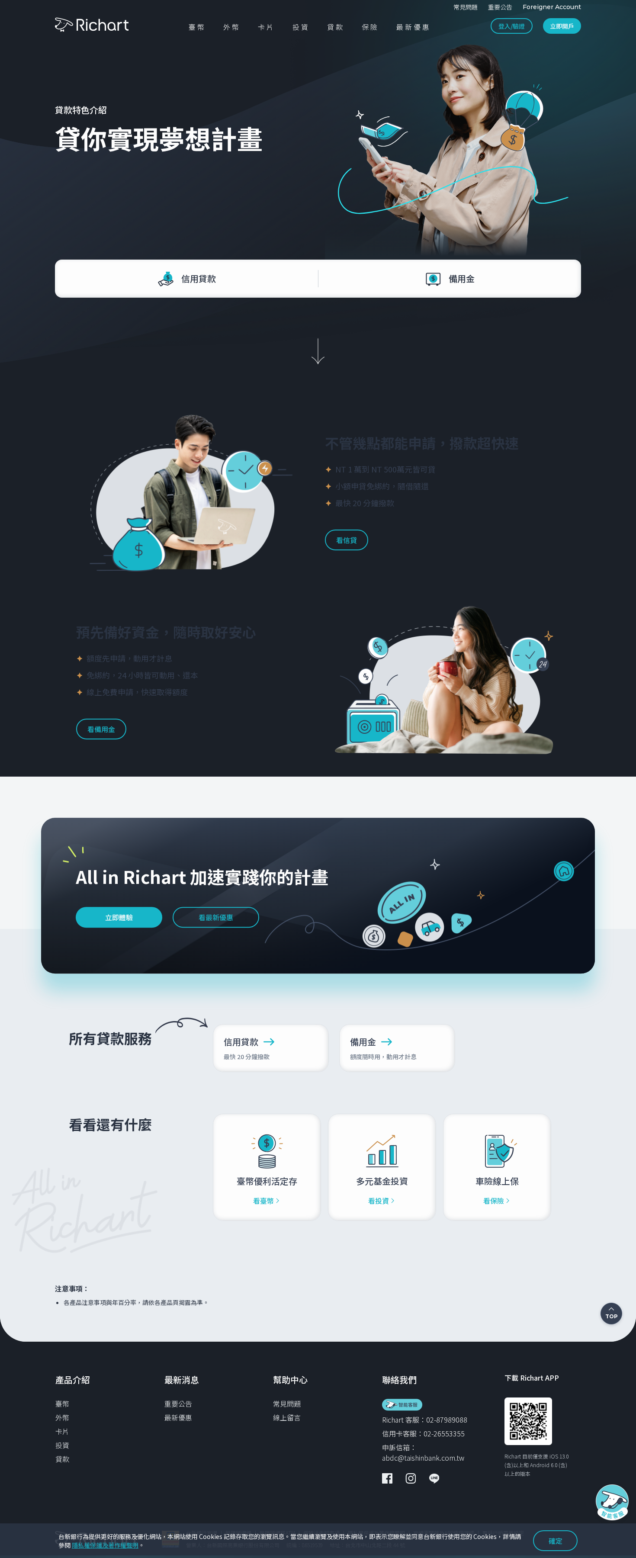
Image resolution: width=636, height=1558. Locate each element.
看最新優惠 (216, 917)
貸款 (62, 1459)
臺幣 (62, 1403)
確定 (555, 1541)
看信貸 (346, 540)
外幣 (62, 1417)
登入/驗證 (511, 26)
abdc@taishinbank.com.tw (423, 1457)
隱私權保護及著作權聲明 (105, 1545)
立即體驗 (119, 917)
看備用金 (101, 729)
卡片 (62, 1431)
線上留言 (287, 1417)
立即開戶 (562, 26)
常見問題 (287, 1403)
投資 (62, 1445)
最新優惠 (178, 1417)
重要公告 (178, 1403)
